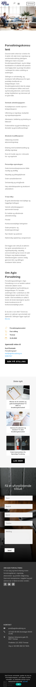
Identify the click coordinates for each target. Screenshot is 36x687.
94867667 (8, 356)
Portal (31, 4)
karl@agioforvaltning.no (13, 353)
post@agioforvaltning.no (17, 628)
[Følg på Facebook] (5, 584)
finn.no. (7, 319)
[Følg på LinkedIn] (9, 584)
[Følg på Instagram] (13, 584)
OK (19, 684)
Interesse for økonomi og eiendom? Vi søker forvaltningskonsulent (18, 429)
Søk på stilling (16, 361)
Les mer (18, 461)
